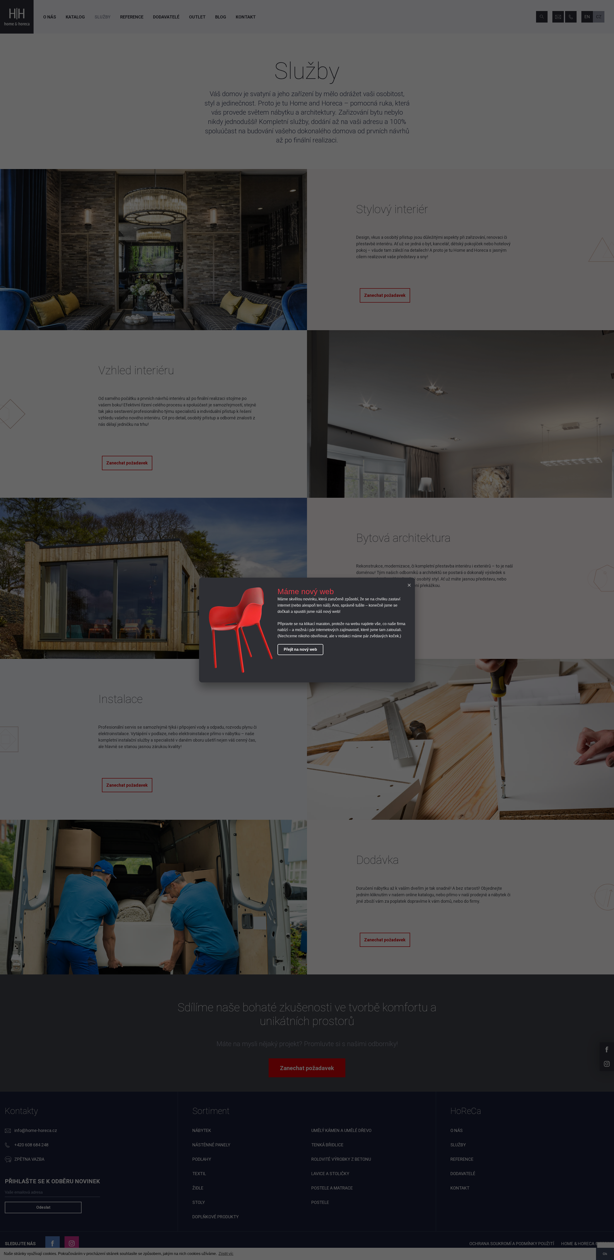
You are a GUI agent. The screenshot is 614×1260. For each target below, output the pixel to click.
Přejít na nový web (300, 649)
